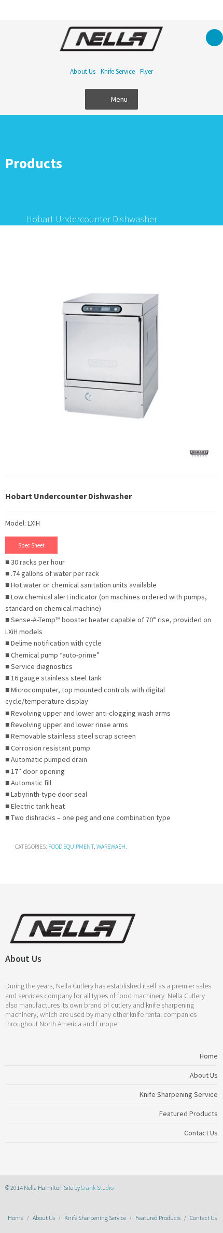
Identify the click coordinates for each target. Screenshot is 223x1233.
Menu (119, 99)
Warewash (111, 846)
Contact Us (203, 1218)
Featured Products (157, 1218)
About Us (82, 71)
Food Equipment (71, 846)
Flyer (146, 71)
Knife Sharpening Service (95, 1218)
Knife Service (118, 71)
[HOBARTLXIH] (111, 358)
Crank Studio (97, 1187)
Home (15, 1218)
